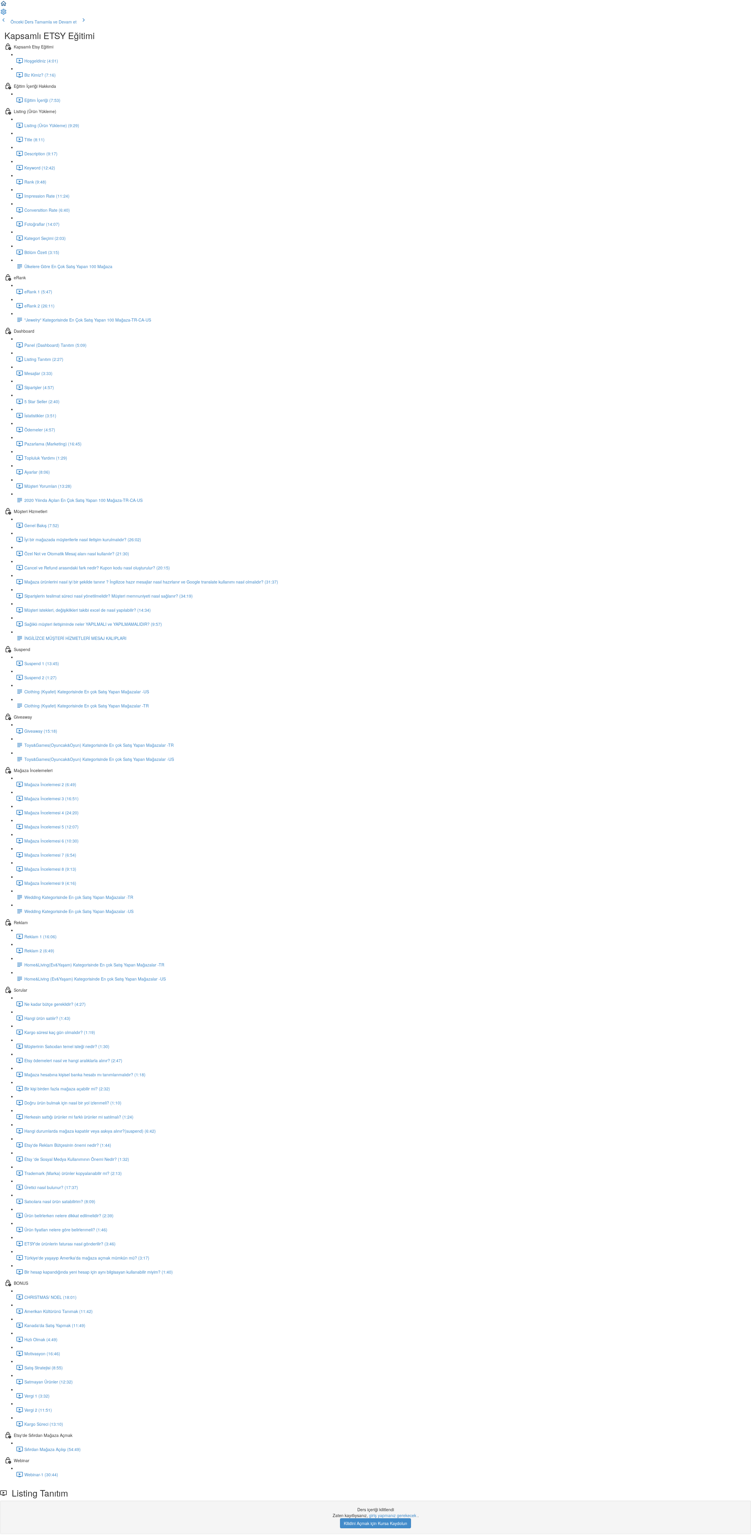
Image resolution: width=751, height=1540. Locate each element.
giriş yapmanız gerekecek (393, 1515)
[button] (3, 5)
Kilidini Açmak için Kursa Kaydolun (375, 1523)
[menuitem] (3, 13)
